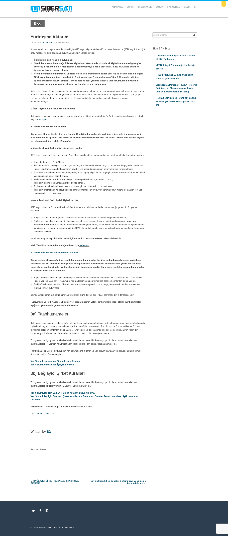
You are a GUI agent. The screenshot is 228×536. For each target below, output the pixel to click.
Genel (49, 42)
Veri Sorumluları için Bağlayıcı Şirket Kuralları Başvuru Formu (63, 393)
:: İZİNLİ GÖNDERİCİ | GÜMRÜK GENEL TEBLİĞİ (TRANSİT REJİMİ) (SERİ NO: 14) (176, 101)
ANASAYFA (117, 7)
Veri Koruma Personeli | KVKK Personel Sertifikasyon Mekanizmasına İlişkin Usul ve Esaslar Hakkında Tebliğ (176, 88)
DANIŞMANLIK (145, 7)
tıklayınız (43, 119)
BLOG (187, 7)
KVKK (40, 413)
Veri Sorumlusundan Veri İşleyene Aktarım (52, 364)
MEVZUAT (50, 413)
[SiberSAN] (51, 9)
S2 (44, 42)
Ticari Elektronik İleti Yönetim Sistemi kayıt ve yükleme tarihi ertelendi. (117, 482)
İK (195, 7)
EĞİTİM (130, 7)
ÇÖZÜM (159, 7)
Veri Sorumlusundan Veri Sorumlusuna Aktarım (55, 361)
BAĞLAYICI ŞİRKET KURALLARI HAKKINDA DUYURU (55, 482)
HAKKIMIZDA (173, 7)
